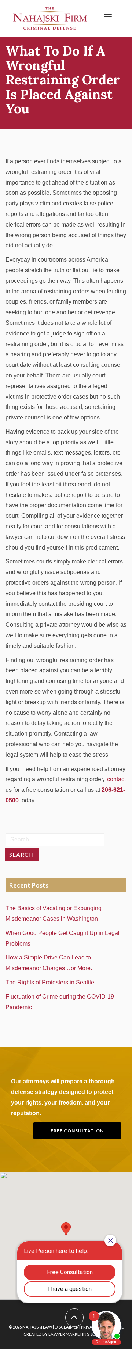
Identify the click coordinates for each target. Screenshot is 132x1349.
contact (116, 779)
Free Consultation (77, 1130)
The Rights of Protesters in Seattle (51, 982)
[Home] (50, 18)
